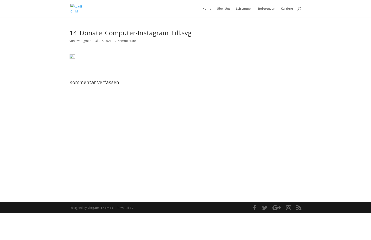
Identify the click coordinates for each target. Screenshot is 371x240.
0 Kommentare (125, 41)
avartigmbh (83, 41)
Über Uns (223, 9)
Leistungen (244, 9)
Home (206, 9)
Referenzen (266, 9)
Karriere (287, 9)
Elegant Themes (100, 208)
